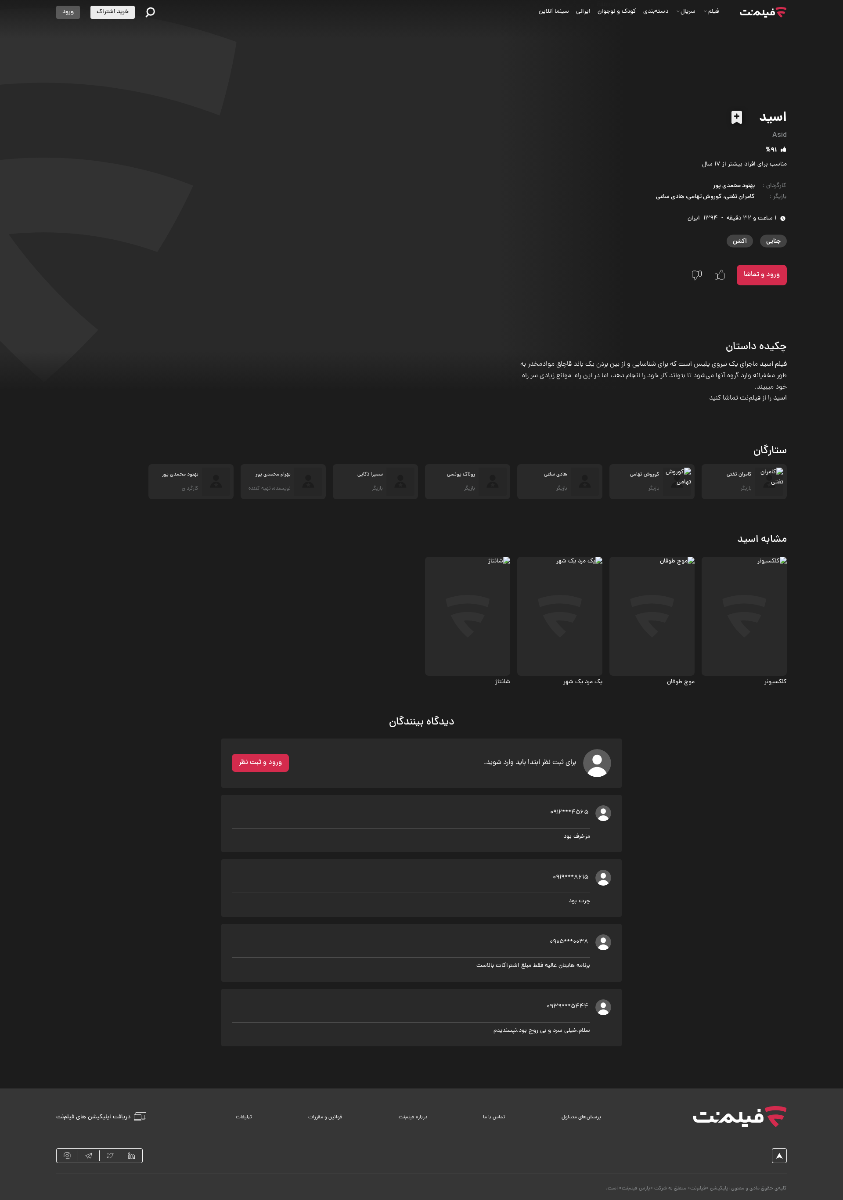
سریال (688, 11)
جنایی (773, 241)
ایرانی (583, 11)
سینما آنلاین (554, 11)
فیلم (713, 11)
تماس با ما (494, 1117)
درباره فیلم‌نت (413, 1117)
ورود (68, 12)
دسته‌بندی (655, 11)
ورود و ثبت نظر (260, 762)
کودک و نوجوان (617, 11)
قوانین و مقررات (325, 1117)
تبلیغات (244, 1117)
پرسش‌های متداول (581, 1117)
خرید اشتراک (113, 12)
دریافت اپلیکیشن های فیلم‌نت (93, 1117)
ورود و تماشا (762, 275)
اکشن (740, 241)
